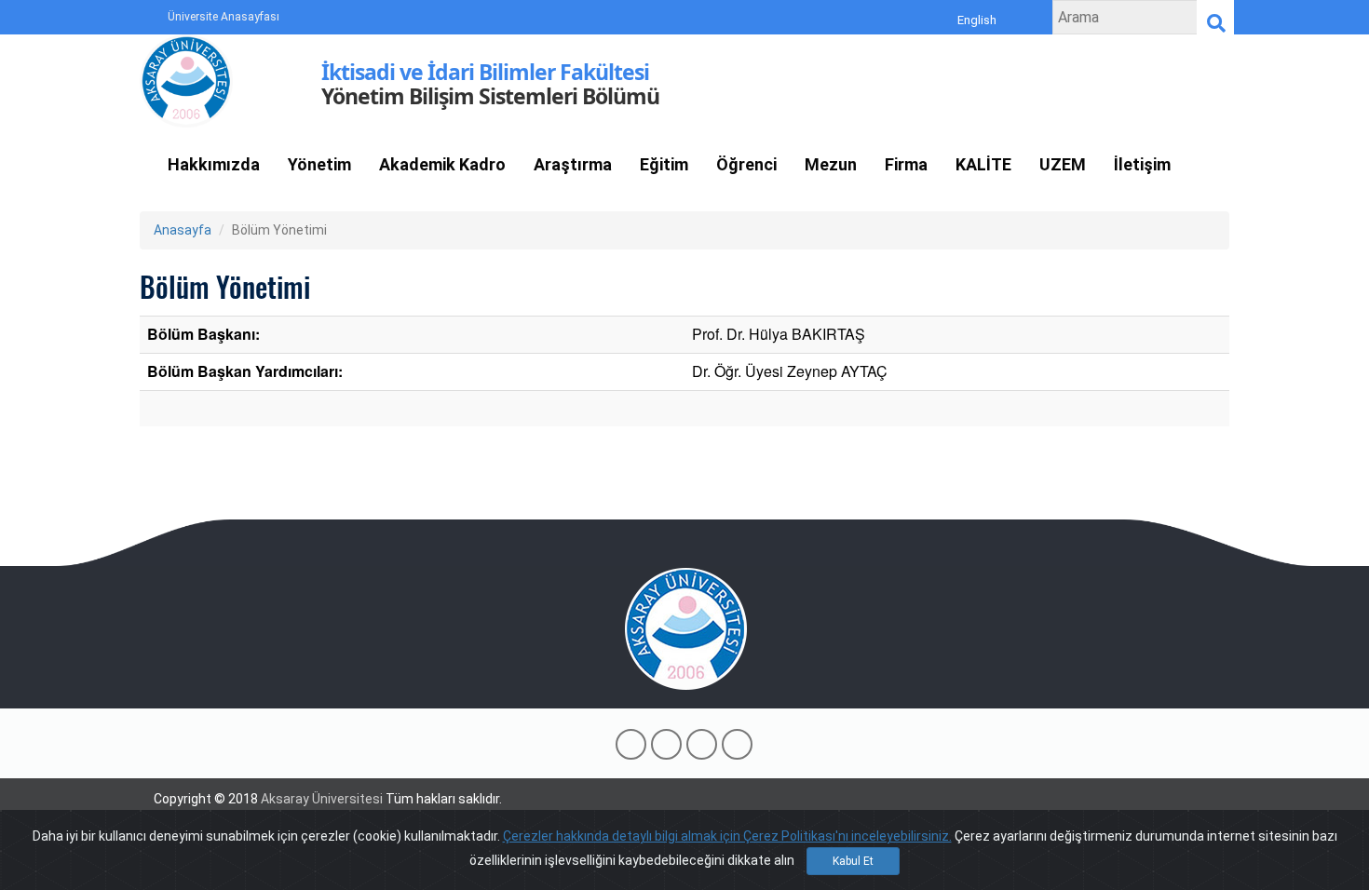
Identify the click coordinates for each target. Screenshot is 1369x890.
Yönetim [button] (319, 164)
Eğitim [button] (664, 164)
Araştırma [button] (573, 164)
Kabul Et (853, 861)
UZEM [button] (1062, 164)
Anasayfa (182, 229)
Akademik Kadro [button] (442, 164)
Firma (906, 164)
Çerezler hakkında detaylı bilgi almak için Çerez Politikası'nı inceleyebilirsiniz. (727, 836)
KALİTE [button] (983, 164)
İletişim (1142, 164)
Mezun (831, 164)
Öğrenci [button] (746, 164)
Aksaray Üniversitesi (322, 798)
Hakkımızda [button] (214, 164)
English (976, 20)
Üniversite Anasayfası (223, 16)
